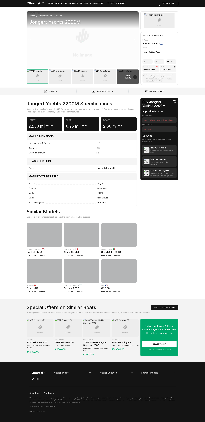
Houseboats (98, 3)
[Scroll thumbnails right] (135, 77)
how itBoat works (156, 79)
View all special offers (164, 308)
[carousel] (83, 47)
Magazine (120, 3)
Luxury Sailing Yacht (151, 52)
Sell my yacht (159, 344)
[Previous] (30, 39)
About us (34, 393)
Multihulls (85, 3)
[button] (83, 39)
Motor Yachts (55, 3)
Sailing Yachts (71, 3)
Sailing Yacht (149, 35)
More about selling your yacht (159, 349)
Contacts (49, 393)
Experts (110, 3)
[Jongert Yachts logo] (159, 20)
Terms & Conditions (36, 406)
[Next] (134, 39)
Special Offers (168, 3)
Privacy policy (50, 406)
